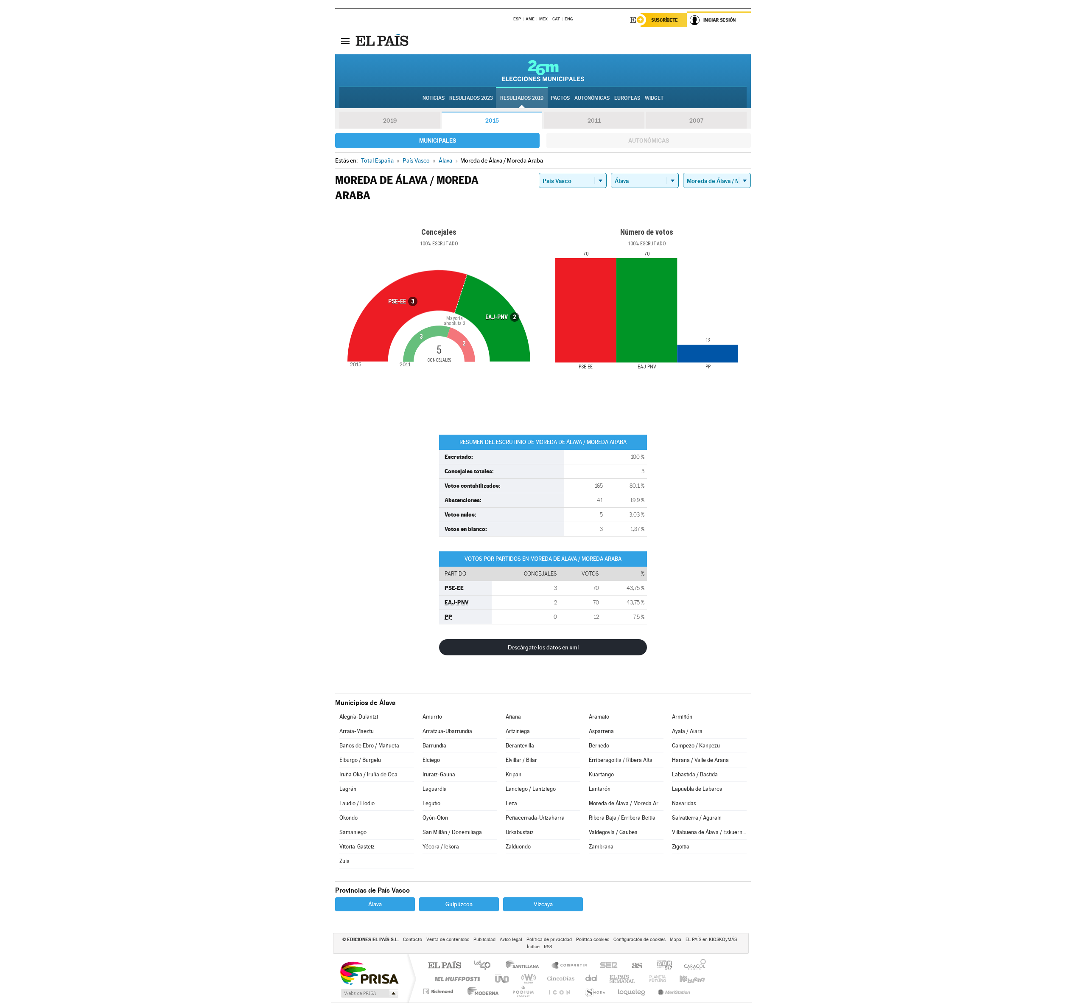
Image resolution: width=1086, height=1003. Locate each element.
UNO (503, 978)
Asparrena (601, 731)
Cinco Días (559, 978)
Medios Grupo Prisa (369, 993)
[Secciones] (345, 41)
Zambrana (601, 846)
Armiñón (682, 717)
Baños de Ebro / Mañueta (369, 745)
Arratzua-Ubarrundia (447, 731)
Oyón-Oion (435, 818)
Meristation (673, 991)
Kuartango (601, 774)
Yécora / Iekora (441, 846)
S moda (594, 991)
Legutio (431, 803)
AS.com (633, 966)
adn (661, 966)
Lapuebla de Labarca (697, 789)
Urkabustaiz (520, 832)
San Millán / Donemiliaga (452, 832)
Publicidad (484, 939)
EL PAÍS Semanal (623, 978)
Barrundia (434, 745)
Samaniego (353, 832)
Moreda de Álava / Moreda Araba (626, 803)
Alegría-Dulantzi (358, 717)
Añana (513, 717)
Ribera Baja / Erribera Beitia (622, 818)
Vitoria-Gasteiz (357, 846)
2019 (390, 120)
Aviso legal (511, 939)
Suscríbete (664, 20)
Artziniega (518, 731)
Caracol (692, 966)
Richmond (439, 991)
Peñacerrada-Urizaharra (535, 818)
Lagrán (347, 789)
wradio (527, 978)
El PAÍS (444, 966)
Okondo (348, 818)
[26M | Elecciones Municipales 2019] (543, 70)
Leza (511, 803)
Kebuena (684, 978)
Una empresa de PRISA (369, 973)
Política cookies (592, 939)
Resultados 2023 (471, 98)
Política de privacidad (549, 939)
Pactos (560, 98)
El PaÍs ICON (559, 991)
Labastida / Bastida (695, 774)
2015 (492, 120)
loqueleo (632, 991)
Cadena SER (606, 966)
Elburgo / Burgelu (360, 760)
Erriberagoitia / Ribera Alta (620, 760)
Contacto (412, 939)
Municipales (437, 140)
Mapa (675, 939)
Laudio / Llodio (357, 803)
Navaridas (684, 803)
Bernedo (599, 745)
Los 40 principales (485, 966)
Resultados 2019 (521, 98)
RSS (548, 947)
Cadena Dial (591, 978)
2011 (594, 120)
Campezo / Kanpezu (696, 745)
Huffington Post (455, 978)
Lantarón (599, 789)
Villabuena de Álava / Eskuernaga (709, 832)
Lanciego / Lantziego (531, 789)
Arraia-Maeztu (356, 731)
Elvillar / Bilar (521, 760)
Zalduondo (518, 846)
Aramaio (599, 717)
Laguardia (435, 789)
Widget (654, 98)
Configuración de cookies (639, 939)
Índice (533, 947)
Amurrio (432, 717)
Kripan (513, 774)
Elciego (431, 760)
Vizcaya (543, 904)
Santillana (525, 966)
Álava (375, 904)
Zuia (344, 861)
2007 (696, 120)
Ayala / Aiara (687, 731)
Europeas (627, 98)
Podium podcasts (523, 991)
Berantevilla (520, 745)
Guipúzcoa (459, 904)
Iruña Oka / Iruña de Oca (368, 774)
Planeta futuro (654, 978)
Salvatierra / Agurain (697, 818)
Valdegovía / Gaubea (613, 832)
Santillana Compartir (570, 966)
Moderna (481, 991)
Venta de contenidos (447, 939)
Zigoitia (680, 846)
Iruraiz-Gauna (439, 774)
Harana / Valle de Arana (700, 760)
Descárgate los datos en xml (543, 647)
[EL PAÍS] (383, 41)
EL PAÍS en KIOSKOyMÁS (711, 939)
